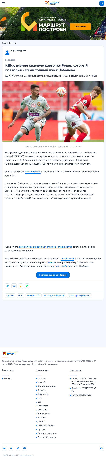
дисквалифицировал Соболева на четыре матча (45, 246)
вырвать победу (61, 266)
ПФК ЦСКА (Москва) (54, 295)
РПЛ (20, 295)
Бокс (40, 402)
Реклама (8, 378)
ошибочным (67, 258)
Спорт (4, 43)
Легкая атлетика (46, 425)
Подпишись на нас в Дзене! (53, 275)
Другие (41, 429)
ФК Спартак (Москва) (79, 295)
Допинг (41, 421)
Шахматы (42, 410)
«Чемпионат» (33, 171)
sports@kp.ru (85, 395)
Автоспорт (43, 406)
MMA (40, 398)
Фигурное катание (47, 386)
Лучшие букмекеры (47, 437)
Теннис (41, 390)
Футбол (12, 43)
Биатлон (42, 417)
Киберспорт (44, 413)
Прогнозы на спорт (47, 433)
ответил (50, 262)
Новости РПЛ (33, 295)
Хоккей (41, 382)
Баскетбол (43, 394)
